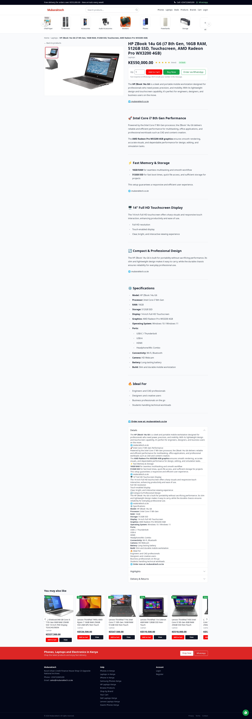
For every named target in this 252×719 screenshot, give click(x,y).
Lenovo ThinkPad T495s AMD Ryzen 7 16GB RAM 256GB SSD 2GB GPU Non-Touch (90, 622)
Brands (193, 10)
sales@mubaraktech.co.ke (61, 680)
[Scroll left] (43, 24)
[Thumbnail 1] (51, 52)
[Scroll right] (209, 24)
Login (205, 10)
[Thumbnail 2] (51, 64)
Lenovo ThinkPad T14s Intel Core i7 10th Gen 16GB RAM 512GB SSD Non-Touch (121, 622)
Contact (205, 716)
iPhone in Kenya (107, 677)
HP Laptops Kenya (108, 684)
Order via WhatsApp (193, 72)
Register (159, 674)
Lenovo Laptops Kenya (110, 701)
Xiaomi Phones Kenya (109, 705)
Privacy (191, 716)
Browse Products (107, 688)
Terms (198, 716)
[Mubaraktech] (55, 10)
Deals (176, 10)
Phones (161, 10)
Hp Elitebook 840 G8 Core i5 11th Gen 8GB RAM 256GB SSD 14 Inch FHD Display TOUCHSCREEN (58, 623)
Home (46, 38)
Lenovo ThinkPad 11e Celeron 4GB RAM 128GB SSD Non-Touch (153, 622)
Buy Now (171, 72)
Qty (131, 72)
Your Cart (104, 694)
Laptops (169, 10)
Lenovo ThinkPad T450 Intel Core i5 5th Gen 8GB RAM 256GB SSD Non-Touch (184, 622)
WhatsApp (201, 653)
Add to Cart (154, 72)
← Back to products (52, 43)
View (65, 640)
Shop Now (186, 653)
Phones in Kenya (107, 671)
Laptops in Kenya (107, 674)
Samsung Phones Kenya (110, 681)
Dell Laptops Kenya (108, 698)
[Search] (136, 10)
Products (184, 10)
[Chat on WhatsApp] (246, 713)
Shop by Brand (106, 691)
